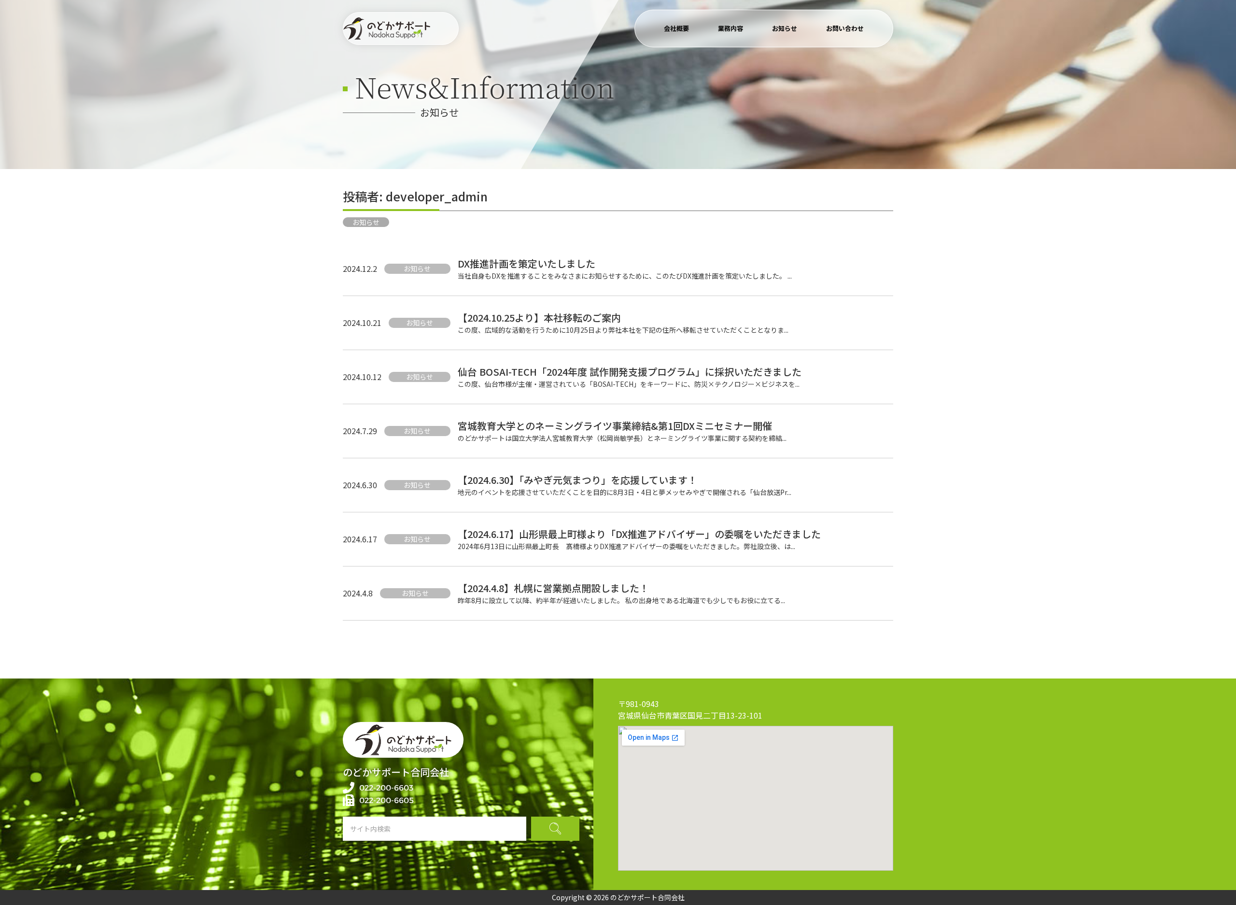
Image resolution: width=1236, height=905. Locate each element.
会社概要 (676, 28)
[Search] (555, 829)
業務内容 (730, 28)
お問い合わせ (845, 28)
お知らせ (784, 28)
